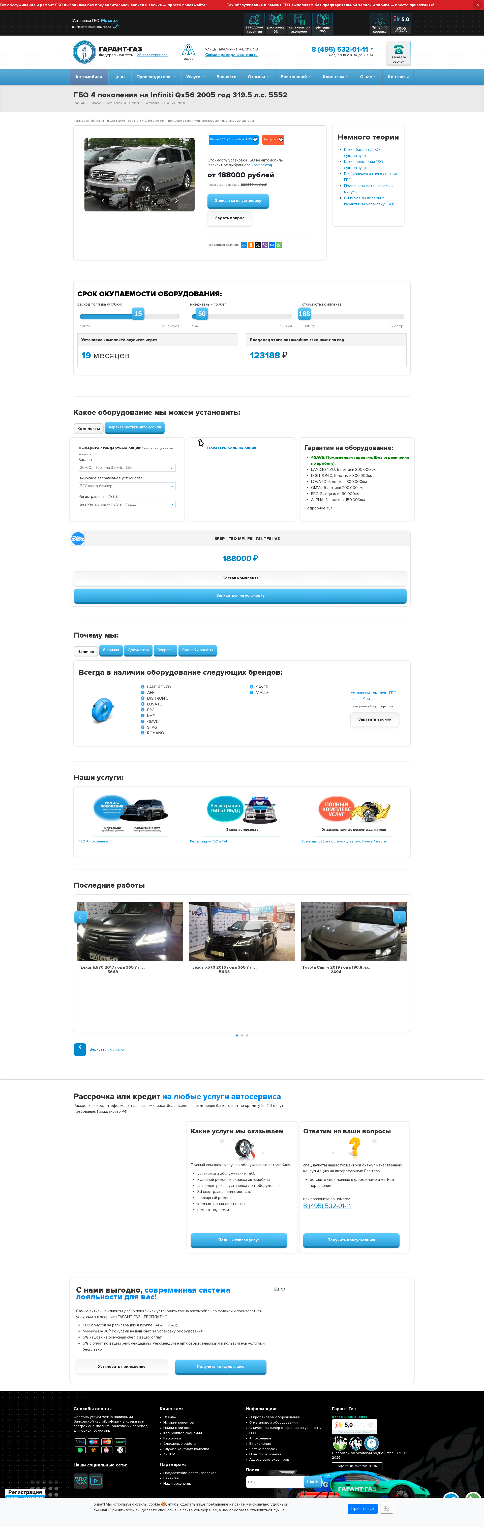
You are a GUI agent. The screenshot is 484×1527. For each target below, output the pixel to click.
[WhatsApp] (279, 245)
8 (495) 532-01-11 (340, 49)
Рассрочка (172, 1438)
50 (202, 314)
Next (187, 174)
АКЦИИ (169, 1454)
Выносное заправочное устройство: (111, 478)
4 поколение (260, 1438)
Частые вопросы (263, 1449)
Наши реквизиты (177, 1483)
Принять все (362, 1508)
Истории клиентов (178, 1422)
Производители (154, 76)
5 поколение (260, 1443)
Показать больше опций (231, 448)
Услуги (194, 76)
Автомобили (88, 76)
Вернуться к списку (107, 1049)
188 (304, 314)
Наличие (85, 651)
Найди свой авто (177, 1428)
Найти (312, 1481)
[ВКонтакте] (272, 245)
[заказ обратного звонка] (399, 52)
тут (329, 508)
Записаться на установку (240, 595)
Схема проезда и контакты (231, 54)
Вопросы (165, 649)
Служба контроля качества (186, 1449)
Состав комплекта (240, 578)
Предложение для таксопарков (190, 1473)
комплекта (261, 165)
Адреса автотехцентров (269, 1459)
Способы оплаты (197, 649)
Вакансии (171, 1478)
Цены (119, 76)
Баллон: (86, 459)
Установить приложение (122, 1366)
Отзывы (257, 76)
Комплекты (88, 428)
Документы (138, 649)
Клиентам (334, 76)
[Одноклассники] (251, 245)
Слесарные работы (179, 1443)
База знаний (295, 76)
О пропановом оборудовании (274, 1417)
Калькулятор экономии (182, 1433)
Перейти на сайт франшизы (357, 1466)
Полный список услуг (239, 1239)
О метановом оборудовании (273, 1422)
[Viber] (265, 245)
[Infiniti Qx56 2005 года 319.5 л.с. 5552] (139, 174)
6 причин (111, 649)
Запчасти (226, 76)
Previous (92, 174)
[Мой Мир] (244, 245)
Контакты (398, 76)
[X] (258, 245)
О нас (367, 76)
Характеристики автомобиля (135, 427)
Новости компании (265, 1454)
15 (138, 314)
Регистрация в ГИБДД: (99, 496)
